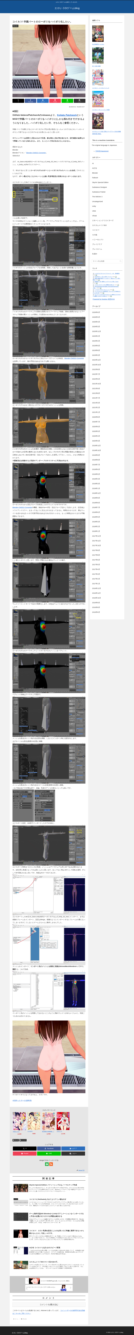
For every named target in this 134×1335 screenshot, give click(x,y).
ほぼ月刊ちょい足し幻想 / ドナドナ (103, 276)
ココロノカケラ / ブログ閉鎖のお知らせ (104, 284)
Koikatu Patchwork (67, 115)
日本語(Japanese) (102, 151)
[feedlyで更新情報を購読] (47, 1164)
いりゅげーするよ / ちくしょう (102, 289)
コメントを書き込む (49, 1304)
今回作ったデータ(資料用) (22, 1100)
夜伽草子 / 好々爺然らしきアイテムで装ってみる (106, 281)
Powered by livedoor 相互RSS (104, 299)
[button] (79, 101)
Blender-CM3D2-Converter (36, 153)
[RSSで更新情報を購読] (51, 1164)
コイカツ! (23, 1140)
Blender (16, 1140)
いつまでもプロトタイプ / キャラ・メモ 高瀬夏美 (107, 273)
